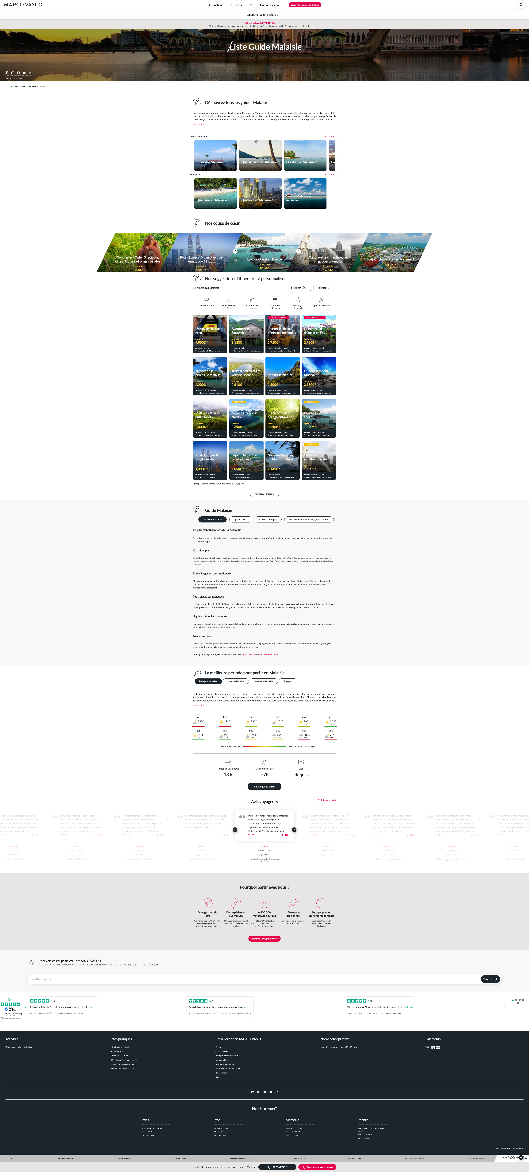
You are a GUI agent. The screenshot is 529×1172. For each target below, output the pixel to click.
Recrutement (221, 1073)
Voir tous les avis (327, 800)
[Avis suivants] (505, 1008)
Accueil (14, 86)
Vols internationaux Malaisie (122, 1068)
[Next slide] (338, 155)
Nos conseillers (222, 1060)
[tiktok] (30, 72)
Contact (218, 1047)
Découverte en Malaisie (262, 14)
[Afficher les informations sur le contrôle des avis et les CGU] (21, 1014)
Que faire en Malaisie (268, 654)
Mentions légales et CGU (239, 1158)
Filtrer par (296, 287)
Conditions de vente (65, 1158)
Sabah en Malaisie (235, 681)
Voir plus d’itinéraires (264, 493)
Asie (23, 86)
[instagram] (12, 72)
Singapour (288, 681)
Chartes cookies (354, 1158)
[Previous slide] (235, 829)
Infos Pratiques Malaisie (120, 1047)
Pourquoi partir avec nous (226, 1055)
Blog (217, 1077)
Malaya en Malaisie (208, 681)
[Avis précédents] (26, 1008)
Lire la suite (198, 123)
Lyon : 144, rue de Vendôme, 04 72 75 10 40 (338, 1047)
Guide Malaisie (116, 1051)
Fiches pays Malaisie (119, 1055)
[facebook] (18, 72)
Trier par (322, 287)
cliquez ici (306, 26)
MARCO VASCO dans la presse (228, 1068)
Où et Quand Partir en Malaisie (123, 1060)
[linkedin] (7, 72)
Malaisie (32, 86)
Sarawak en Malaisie (263, 681)
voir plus (91, 1007)
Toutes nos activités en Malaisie (19, 1047)
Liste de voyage (179, 1158)
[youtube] (24, 72)
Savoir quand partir (264, 786)
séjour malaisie (248, 654)
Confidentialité (299, 1158)
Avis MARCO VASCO (224, 1064)
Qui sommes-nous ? (223, 1051)
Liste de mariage (123, 1158)
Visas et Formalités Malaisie (122, 1064)
